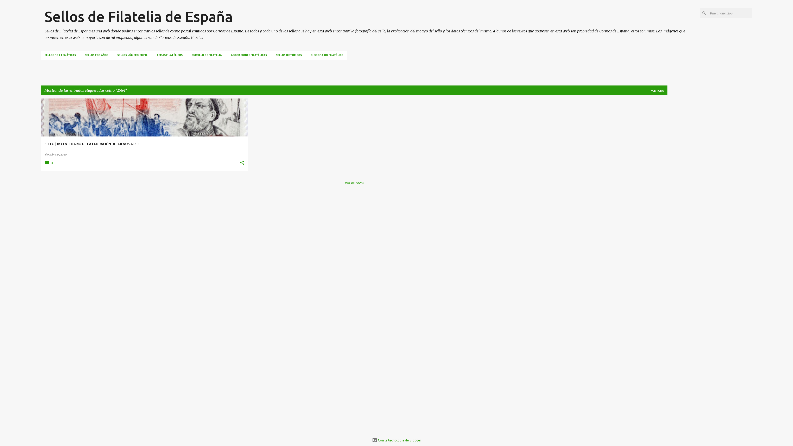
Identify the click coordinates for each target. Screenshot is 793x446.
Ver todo (657, 90)
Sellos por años (96, 55)
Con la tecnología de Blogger (399, 440)
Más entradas (354, 182)
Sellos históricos (289, 55)
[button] (242, 163)
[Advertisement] (116, 69)
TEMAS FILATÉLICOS (170, 55)
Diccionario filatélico (327, 55)
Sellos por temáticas (60, 55)
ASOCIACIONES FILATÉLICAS (249, 55)
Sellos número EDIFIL (132, 55)
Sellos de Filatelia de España (139, 16)
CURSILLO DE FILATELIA (207, 55)
